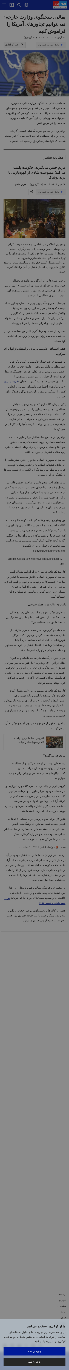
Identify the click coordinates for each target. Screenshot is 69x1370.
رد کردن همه (34, 1361)
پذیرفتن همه (34, 1351)
